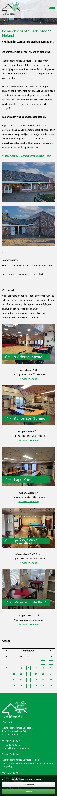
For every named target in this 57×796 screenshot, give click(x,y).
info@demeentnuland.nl (17, 748)
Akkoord (28, 791)
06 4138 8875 (12, 744)
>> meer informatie (29, 378)
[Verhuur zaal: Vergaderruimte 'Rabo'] (28, 588)
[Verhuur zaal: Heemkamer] (28, 404)
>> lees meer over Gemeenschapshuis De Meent (26, 155)
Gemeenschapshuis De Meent (17, 759)
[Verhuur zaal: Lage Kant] (28, 466)
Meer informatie (28, 784)
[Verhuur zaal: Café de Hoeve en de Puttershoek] (28, 527)
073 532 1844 (12, 741)
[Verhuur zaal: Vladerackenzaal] (28, 343)
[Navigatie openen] (52, 9)
